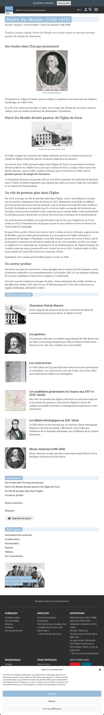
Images (8, 664)
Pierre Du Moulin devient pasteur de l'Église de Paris (32, 486)
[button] (100, 669)
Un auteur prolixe (14, 495)
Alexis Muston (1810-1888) (83, 617)
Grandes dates (12, 539)
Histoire (9, 547)
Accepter (52, 693)
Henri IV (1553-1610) (80, 620)
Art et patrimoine (14, 556)
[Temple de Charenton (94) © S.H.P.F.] (52, 134)
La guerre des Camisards (82, 640)
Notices (18, 24)
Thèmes (9, 551)
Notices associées (13, 502)
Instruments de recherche (18, 535)
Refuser (52, 701)
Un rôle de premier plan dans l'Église (24, 490)
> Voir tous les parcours (49, 633)
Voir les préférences (52, 708)
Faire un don (64, 3)
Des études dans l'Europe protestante (24, 482)
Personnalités (31, 24)
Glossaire (9, 510)
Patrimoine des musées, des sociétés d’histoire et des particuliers (51, 627)
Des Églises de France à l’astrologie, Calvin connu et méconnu (84, 647)
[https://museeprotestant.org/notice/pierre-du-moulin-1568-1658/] (25, 574)
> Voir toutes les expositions (84, 653)
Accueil (8, 24)
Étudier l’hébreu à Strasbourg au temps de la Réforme (83, 634)
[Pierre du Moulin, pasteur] (52, 70)
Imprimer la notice (21, 518)
